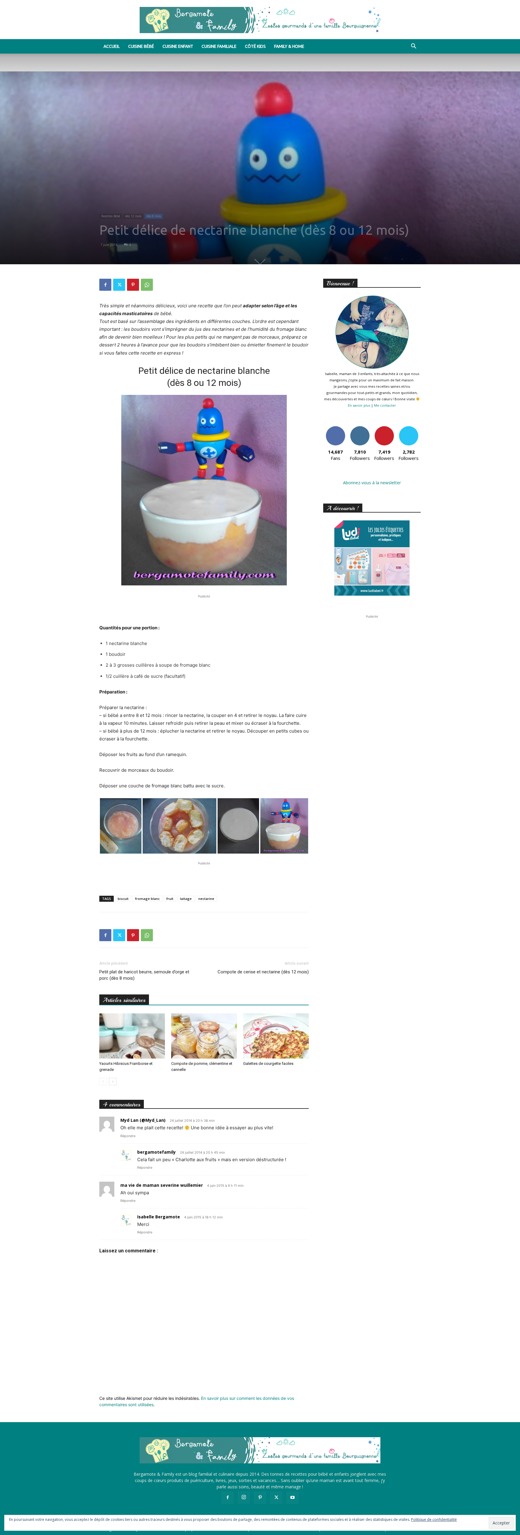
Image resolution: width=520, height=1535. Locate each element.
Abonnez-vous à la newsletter (372, 482)
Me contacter (385, 405)
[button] (413, 47)
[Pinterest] (133, 285)
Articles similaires (124, 1000)
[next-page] (112, 1081)
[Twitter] (119, 285)
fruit (169, 898)
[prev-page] (103, 1081)
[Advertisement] (204, 609)
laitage (186, 898)
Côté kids (255, 46)
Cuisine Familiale (219, 46)
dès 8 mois (154, 216)
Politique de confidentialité (434, 1519)
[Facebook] (105, 285)
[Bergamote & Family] (260, 20)
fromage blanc (147, 898)
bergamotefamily (156, 1152)
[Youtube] (292, 1498)
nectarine (206, 898)
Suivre (360, 428)
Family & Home (289, 46)
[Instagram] (244, 1497)
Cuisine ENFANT (177, 46)
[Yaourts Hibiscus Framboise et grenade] (132, 1036)
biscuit (123, 898)
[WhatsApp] (147, 285)
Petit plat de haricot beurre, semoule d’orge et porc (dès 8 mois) (144, 975)
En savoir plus (359, 405)
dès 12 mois (133, 216)
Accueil (112, 46)
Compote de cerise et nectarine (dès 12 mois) (263, 972)
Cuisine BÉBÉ (141, 46)
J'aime (335, 428)
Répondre (127, 1136)
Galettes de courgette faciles (268, 1063)
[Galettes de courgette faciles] (276, 1036)
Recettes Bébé (110, 216)
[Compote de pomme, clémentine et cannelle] (204, 1036)
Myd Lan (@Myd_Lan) (143, 1120)
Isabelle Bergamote (158, 1217)
